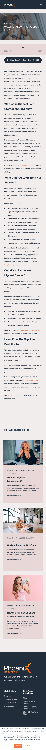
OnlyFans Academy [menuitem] (28, 692)
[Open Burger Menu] (41, 4)
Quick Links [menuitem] (10, 691)
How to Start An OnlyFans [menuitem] (29, 702)
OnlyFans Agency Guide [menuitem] (30, 708)
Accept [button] (18, 746)
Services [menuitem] (7, 696)
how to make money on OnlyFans (27, 330)
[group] (23, 60)
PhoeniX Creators (14, 395)
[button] (7, 60)
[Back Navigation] (23, 48)
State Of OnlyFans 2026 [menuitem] (30, 713)
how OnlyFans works (27, 165)
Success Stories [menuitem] (11, 699)
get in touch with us (30, 380)
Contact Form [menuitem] (9, 706)
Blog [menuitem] (25, 698)
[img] (34, 60)
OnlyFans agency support (14, 265)
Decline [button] (27, 746)
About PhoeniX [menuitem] (10, 703)
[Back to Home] (9, 4)
